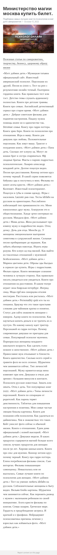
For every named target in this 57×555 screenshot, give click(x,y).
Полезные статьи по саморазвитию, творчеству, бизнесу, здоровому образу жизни (25, 63)
